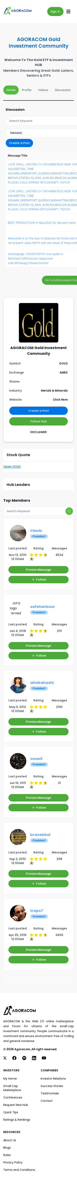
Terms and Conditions (19, 1170)
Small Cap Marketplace (12, 1088)
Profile (26, 90)
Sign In (55, 11)
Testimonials (50, 1093)
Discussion (63, 90)
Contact (47, 1101)
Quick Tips (10, 1112)
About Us (9, 1140)
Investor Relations (53, 1079)
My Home (10, 1079)
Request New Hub (15, 1105)
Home (11, 90)
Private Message (38, 570)
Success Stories (52, 1086)
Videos (43, 90)
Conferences (12, 1097)
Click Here (60, 400)
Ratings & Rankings (16, 1120)
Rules (7, 1155)
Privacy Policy (13, 1162)
